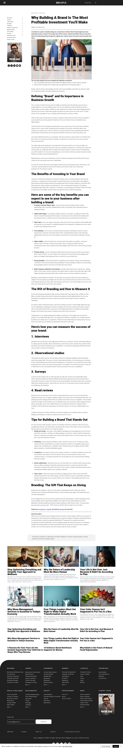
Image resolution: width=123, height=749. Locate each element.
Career (9, 19)
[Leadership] (22, 22)
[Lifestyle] (22, 26)
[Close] (121, 746)
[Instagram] (9, 65)
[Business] (22, 18)
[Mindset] (22, 24)
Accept (116, 746)
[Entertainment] (22, 35)
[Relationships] (22, 30)
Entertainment (11, 35)
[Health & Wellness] (22, 28)
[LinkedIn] (14, 65)
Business (9, 17)
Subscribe (88, 2)
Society (9, 33)
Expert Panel (10, 39)
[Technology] (22, 32)
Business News (11, 37)
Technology (10, 31)
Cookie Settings (106, 746)
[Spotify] (20, 65)
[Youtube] (17, 65)
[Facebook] (11, 65)
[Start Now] (25, 577)
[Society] (22, 33)
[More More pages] (29, 684)
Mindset (9, 23)
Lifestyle (9, 25)
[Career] (22, 20)
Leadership (10, 21)
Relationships (11, 29)
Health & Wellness (12, 27)
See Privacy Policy (67, 746)
